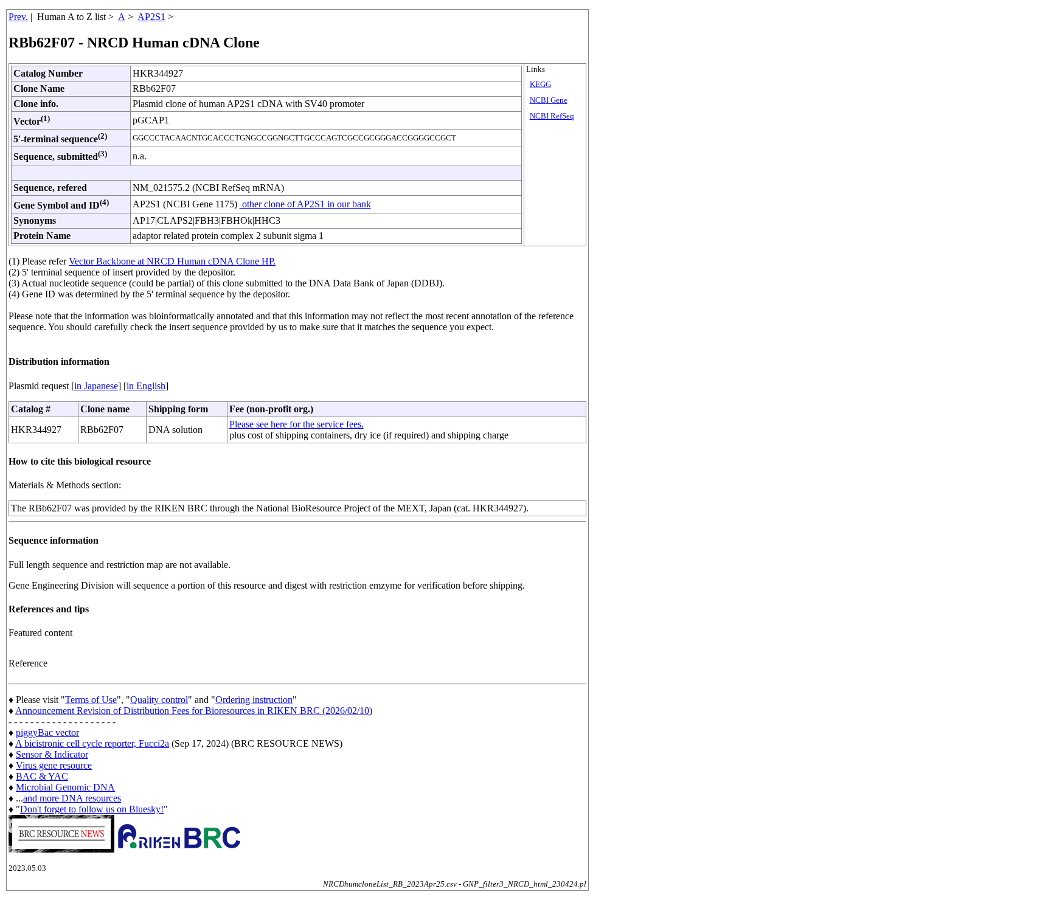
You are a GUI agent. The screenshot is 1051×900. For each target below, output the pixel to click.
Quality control (159, 699)
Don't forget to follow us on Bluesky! (92, 809)
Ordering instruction (254, 699)
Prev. (18, 17)
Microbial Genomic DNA (65, 787)
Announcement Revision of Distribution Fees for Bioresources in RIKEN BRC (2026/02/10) (193, 710)
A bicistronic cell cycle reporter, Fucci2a (92, 743)
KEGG (540, 84)
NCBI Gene (548, 100)
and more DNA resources (72, 798)
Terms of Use (91, 699)
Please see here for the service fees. (296, 424)
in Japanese (96, 386)
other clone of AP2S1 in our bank (305, 204)
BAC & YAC (42, 776)
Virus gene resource (54, 765)
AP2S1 (151, 17)
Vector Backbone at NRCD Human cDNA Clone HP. (172, 261)
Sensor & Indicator (52, 754)
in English (146, 386)
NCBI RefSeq (552, 116)
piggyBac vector (47, 732)
